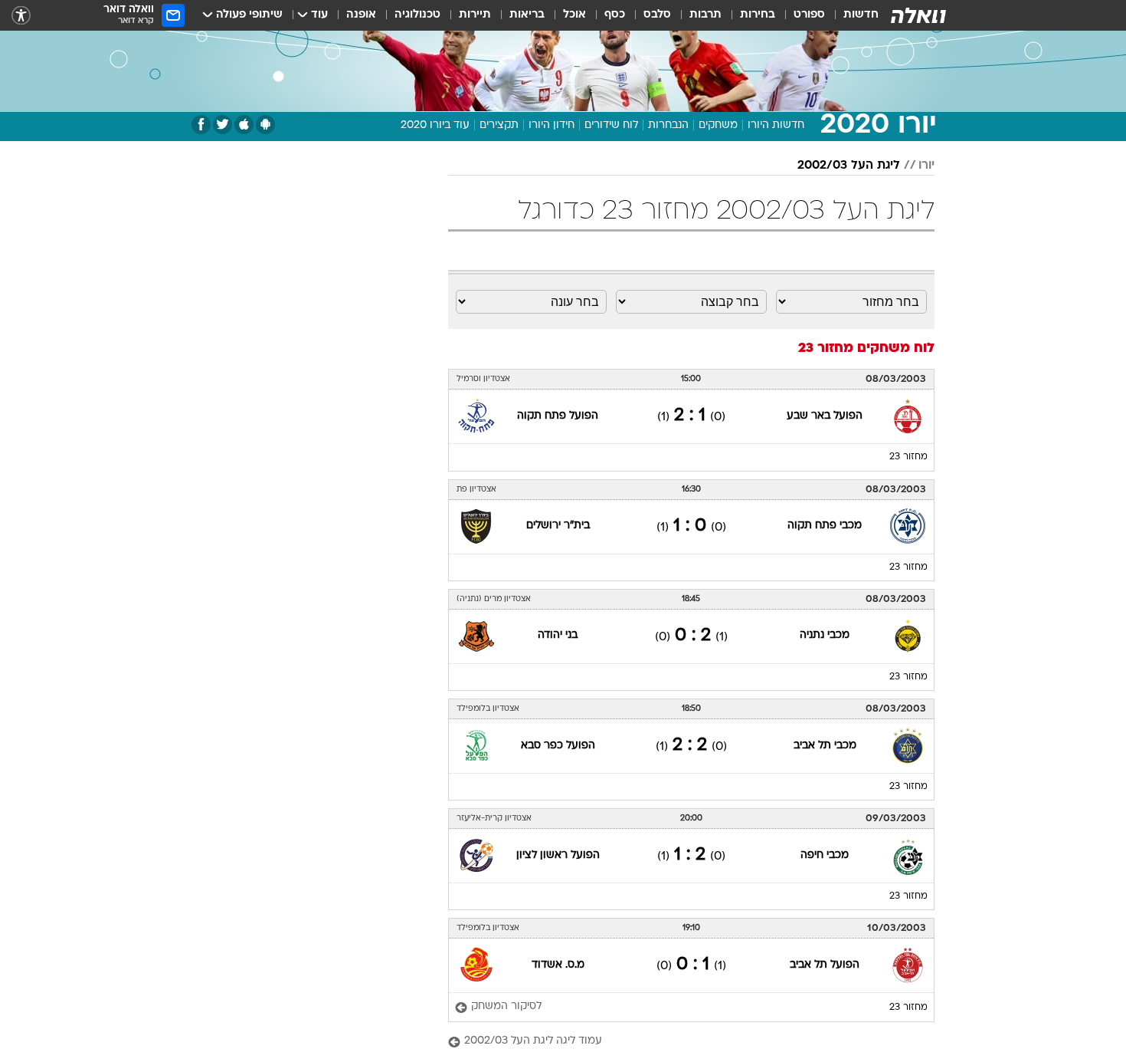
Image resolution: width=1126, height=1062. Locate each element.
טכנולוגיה (417, 15)
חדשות (861, 15)
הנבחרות (668, 125)
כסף (614, 15)
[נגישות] (21, 15)
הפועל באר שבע (825, 416)
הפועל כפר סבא (558, 746)
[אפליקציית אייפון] (244, 124)
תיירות (475, 15)
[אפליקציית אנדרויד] (265, 124)
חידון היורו (551, 125)
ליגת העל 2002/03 (848, 165)
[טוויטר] (222, 124)
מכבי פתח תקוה (824, 526)
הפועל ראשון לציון (558, 855)
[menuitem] (852, 15)
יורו (926, 165)
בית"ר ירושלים (558, 526)
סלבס (657, 15)
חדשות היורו (776, 125)
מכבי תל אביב (825, 746)
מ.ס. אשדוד (558, 965)
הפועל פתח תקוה (557, 416)
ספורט (809, 15)
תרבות (705, 15)
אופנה (361, 15)
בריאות (527, 15)
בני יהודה (558, 635)
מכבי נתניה (824, 635)
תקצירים (499, 125)
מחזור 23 (908, 457)
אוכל (574, 15)
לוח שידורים (611, 125)
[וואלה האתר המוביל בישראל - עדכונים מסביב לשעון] (918, 15)
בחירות (757, 15)
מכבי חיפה (824, 855)
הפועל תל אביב (824, 965)
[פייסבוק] (201, 124)
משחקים (718, 125)
